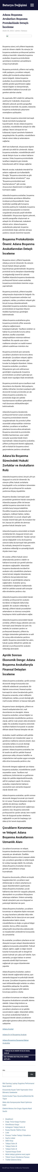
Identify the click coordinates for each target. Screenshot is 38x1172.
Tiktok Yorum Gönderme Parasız (17, 1157)
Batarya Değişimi (15, 5)
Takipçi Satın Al (11, 1144)
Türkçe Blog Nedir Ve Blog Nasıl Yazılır (17, 1052)
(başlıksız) (9, 1119)
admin (17, 31)
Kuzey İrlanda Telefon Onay (15, 1130)
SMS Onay (9, 1141)
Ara (4, 1070)
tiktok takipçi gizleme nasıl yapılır (17, 1154)
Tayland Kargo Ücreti (13, 1152)
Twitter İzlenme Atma (13, 1160)
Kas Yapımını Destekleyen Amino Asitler (16, 1058)
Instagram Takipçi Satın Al (15, 1127)
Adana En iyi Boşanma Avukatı (14, 1035)
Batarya (24, 31)
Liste (7, 1133)
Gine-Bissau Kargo (12, 1125)
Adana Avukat (8, 1029)
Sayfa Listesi (10, 1138)
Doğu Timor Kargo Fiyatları (15, 1122)
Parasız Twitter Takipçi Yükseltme (18, 1135)
